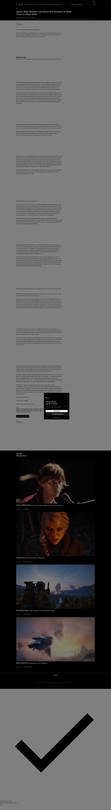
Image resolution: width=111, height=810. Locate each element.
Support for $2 (57, 411)
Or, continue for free (56, 417)
